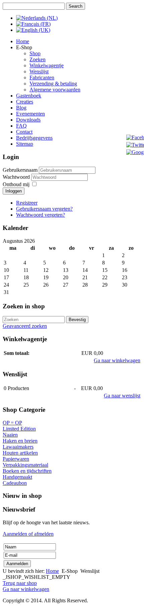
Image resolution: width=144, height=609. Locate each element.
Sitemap (24, 144)
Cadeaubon (15, 483)
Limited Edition (19, 429)
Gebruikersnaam (20, 170)
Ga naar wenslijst (122, 395)
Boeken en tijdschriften (27, 471)
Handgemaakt (17, 477)
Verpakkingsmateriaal (25, 465)
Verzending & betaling (53, 83)
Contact (24, 132)
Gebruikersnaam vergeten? (44, 209)
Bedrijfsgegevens (34, 138)
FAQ (21, 126)
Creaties (24, 101)
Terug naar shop (20, 583)
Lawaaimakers (18, 447)
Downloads (28, 120)
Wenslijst (39, 71)
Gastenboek (28, 95)
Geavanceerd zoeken (25, 326)
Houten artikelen (20, 453)
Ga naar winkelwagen (117, 360)
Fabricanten (41, 77)
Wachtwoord (17, 177)
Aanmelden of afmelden (28, 534)
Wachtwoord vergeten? (40, 215)
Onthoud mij (16, 184)
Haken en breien (20, 441)
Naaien (10, 435)
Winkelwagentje (46, 65)
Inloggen (13, 191)
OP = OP (12, 423)
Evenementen (30, 114)
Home (22, 41)
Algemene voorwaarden (54, 89)
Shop (35, 53)
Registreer (27, 203)
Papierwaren (16, 459)
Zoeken (37, 59)
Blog (21, 107)
